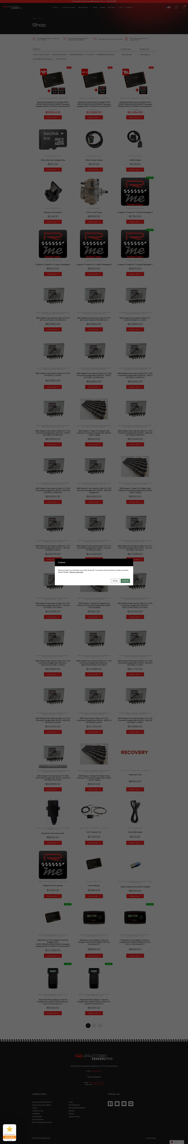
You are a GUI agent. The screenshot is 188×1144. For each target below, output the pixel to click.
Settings (115, 581)
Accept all (125, 581)
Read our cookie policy (76, 572)
